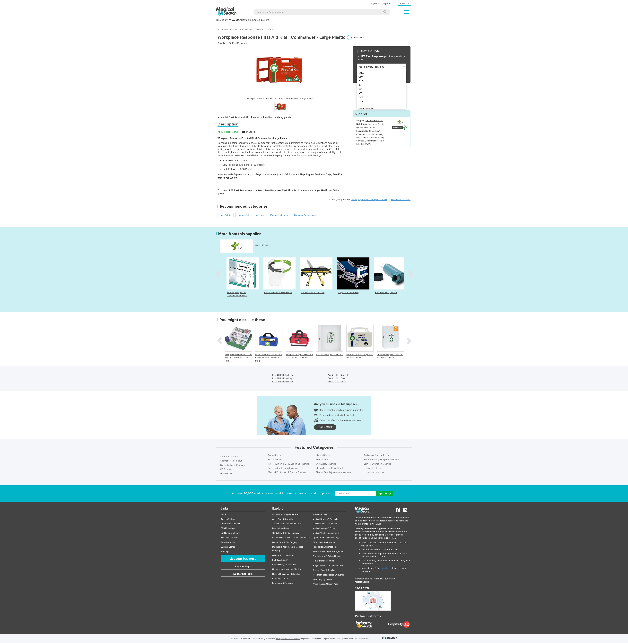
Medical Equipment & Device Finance (287, 472)
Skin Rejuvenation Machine (377, 463)
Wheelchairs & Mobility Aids (325, 584)
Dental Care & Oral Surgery (284, 542)
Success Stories (228, 547)
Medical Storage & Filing (324, 528)
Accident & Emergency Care (285, 514)
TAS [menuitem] (360, 101)
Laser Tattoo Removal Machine (283, 468)
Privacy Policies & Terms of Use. (288, 639)
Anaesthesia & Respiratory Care (286, 523)
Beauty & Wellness (280, 528)
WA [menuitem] (360, 89)
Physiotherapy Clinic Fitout (329, 468)
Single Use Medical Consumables (328, 565)
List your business (242, 559)
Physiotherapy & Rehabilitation (326, 556)
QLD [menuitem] (361, 81)
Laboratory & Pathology (283, 583)
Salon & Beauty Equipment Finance (381, 459)
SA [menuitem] (360, 85)
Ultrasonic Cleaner (373, 468)
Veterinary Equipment (322, 579)
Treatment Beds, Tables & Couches (328, 575)
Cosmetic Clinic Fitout (231, 460)
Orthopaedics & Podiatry (324, 542)
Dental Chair (226, 473)
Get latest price (356, 37)
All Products (223, 29)
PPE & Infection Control (323, 561)
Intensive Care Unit (281, 578)
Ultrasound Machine (374, 472)
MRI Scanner (322, 459)
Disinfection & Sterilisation (284, 555)
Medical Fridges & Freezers (325, 523)
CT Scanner (226, 469)
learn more (325, 427)
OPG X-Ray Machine (326, 463)
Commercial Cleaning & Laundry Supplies (291, 537)
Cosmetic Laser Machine (232, 465)
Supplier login (243, 566)
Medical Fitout (323, 455)
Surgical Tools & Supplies (324, 570)
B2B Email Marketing (230, 533)
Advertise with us (228, 542)
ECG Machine (275, 459)
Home (223, 514)
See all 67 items (262, 245)
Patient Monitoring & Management (328, 551)
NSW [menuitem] (361, 73)
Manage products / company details (369, 199)
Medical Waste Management (326, 533)
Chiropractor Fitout (229, 456)
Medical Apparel (320, 514)
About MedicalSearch (230, 523)
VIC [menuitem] (360, 77)
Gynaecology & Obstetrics (284, 564)
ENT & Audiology (280, 560)
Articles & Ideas (228, 519)
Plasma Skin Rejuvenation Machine (333, 472)
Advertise (404, 3)
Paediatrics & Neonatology (325, 547)
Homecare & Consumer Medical (246, 29)
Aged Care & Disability (282, 519)
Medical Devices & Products (325, 519)
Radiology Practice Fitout (376, 455)
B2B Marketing (228, 528)
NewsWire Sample (229, 537)
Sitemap (224, 551)
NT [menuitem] (360, 93)
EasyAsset (386, 568)
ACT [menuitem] (360, 97)
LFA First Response (237, 43)
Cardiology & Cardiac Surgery (285, 533)
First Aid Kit (269, 29)
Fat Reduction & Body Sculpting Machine (288, 463)
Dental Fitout (274, 455)
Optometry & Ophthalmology (326, 537)
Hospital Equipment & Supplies (286, 574)
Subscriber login (243, 574)
